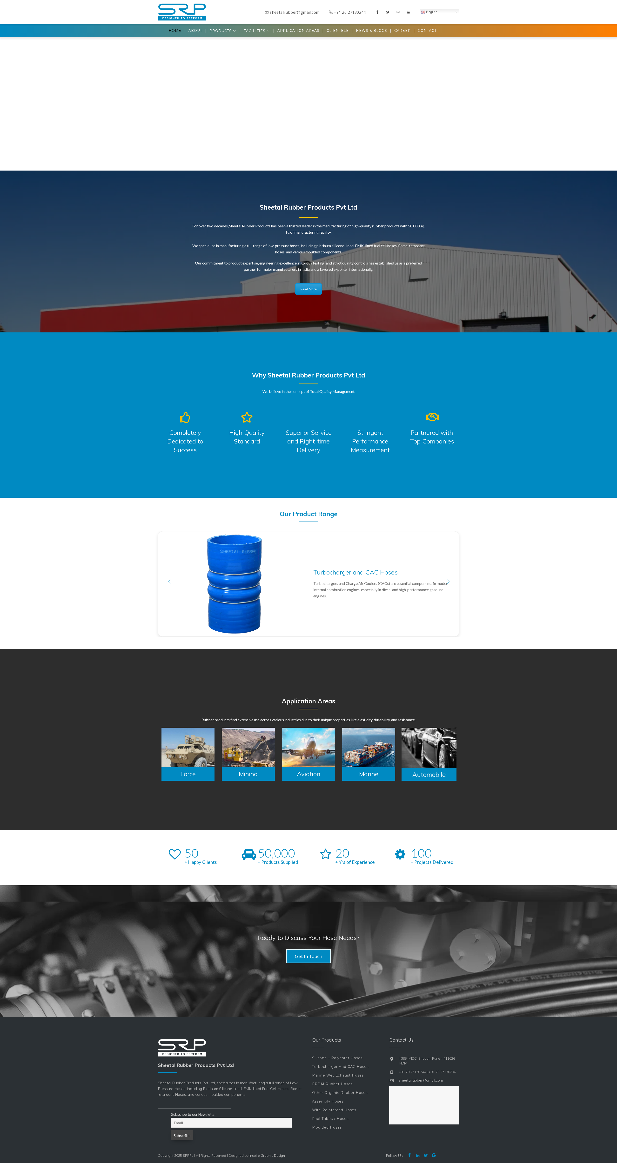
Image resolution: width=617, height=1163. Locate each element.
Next (448, 581)
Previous (168, 581)
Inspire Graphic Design (267, 1155)
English (431, 12)
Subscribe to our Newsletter (193, 1114)
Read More (308, 289)
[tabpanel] (188, 754)
